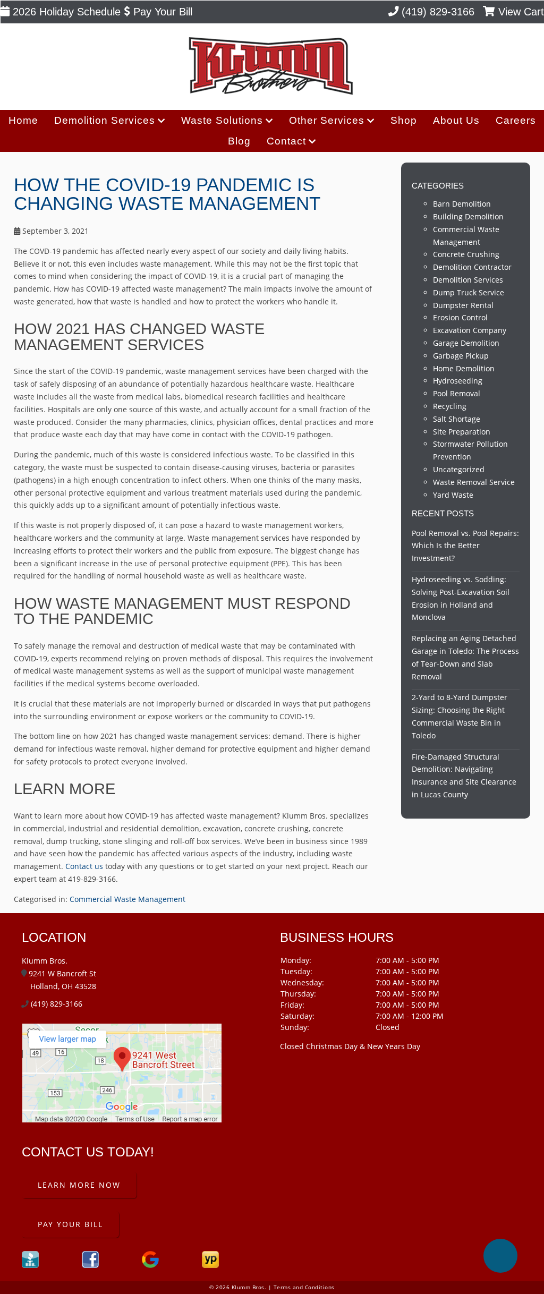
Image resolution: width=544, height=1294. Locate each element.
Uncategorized (458, 469)
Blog (239, 141)
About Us (456, 120)
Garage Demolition (466, 343)
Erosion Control (460, 317)
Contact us (84, 866)
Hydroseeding (457, 381)
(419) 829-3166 (436, 12)
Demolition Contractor (472, 267)
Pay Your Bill (161, 12)
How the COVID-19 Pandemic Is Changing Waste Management (167, 194)
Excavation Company (469, 330)
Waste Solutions (222, 120)
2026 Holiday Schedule (65, 12)
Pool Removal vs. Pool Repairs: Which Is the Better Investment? (465, 546)
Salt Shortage (456, 419)
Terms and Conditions (304, 1287)
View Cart (519, 12)
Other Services (326, 120)
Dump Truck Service (468, 292)
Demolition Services (104, 120)
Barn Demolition (462, 204)
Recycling (449, 406)
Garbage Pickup (461, 356)
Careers (516, 120)
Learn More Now (79, 1185)
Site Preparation (461, 432)
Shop (403, 120)
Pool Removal (456, 393)
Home (23, 120)
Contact (286, 141)
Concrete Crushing (466, 254)
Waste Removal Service (474, 482)
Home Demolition (464, 368)
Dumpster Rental (463, 305)
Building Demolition (468, 216)
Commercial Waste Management (127, 899)
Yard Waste (453, 495)
